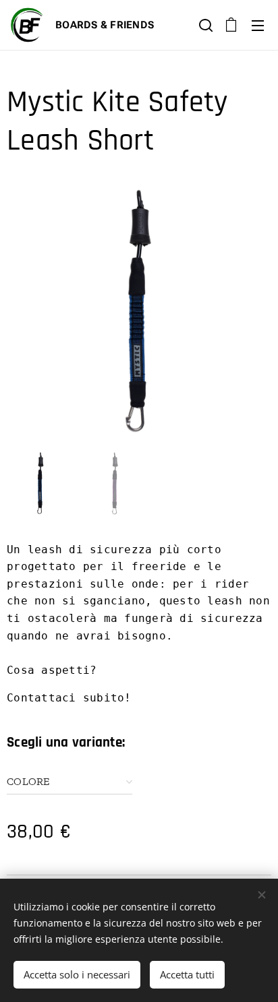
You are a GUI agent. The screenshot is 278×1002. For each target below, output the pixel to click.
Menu (257, 24)
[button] (204, 25)
